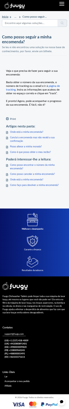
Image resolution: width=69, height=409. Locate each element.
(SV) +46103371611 (15, 357)
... (15, 16)
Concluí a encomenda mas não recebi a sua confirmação (32, 139)
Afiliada (8, 386)
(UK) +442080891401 (16, 344)
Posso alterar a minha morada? (26, 146)
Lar (6, 377)
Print (13, 119)
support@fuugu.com (14, 334)
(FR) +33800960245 (15, 350)
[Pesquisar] (62, 23)
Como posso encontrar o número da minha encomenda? (32, 167)
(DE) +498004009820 (16, 347)
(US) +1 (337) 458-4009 (16, 341)
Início (5, 16)
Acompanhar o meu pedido (17, 381)
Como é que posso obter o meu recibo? (30, 152)
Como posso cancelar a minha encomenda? (32, 174)
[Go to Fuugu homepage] (14, 5)
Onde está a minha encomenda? (26, 132)
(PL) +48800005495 (15, 354)
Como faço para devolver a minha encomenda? (34, 185)
